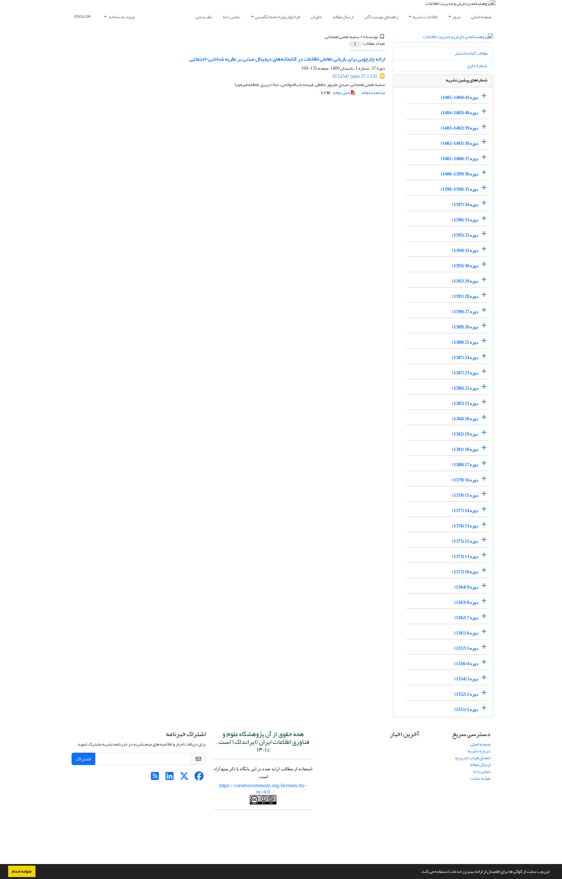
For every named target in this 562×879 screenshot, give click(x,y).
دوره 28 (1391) (465, 296)
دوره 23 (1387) (465, 373)
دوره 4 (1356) (466, 663)
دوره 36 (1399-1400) (459, 174)
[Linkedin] (170, 778)
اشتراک (83, 759)
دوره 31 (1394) (465, 250)
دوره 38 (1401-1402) (459, 143)
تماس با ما (231, 16)
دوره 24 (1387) (465, 357)
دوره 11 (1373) (465, 556)
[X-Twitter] (184, 778)
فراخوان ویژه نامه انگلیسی (277, 16)
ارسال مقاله (343, 16)
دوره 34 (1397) (465, 204)
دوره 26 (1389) (465, 327)
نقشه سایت (480, 778)
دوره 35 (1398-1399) (459, 189)
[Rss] (155, 778)
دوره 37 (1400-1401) (459, 158)
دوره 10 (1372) (465, 571)
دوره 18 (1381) (465, 449)
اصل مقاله (336, 92)
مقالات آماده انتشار (471, 53)
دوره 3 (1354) (466, 679)
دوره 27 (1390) (465, 311)
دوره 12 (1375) (465, 541)
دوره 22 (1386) (465, 388)
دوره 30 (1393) (465, 265)
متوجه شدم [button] (22, 871)
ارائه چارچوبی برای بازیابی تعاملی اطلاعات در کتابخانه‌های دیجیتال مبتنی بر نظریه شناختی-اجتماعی (287, 59)
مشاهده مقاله (373, 92)
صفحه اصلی (481, 16)
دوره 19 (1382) (465, 434)
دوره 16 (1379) (465, 480)
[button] (419, 872)
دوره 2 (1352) (466, 694)
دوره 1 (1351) (466, 709)
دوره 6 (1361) (466, 633)
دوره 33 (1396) (465, 220)
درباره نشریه (479, 750)
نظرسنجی (203, 16)
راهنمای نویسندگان (381, 16)
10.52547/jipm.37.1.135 (354, 76)
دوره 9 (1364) (466, 587)
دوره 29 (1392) (465, 281)
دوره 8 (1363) (466, 602)
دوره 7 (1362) (466, 617)
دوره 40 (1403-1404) (459, 112)
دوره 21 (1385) (465, 403)
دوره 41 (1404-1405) (459, 97)
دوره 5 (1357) (466, 648)
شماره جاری (477, 65)
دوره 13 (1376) (465, 526)
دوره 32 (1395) (465, 235)
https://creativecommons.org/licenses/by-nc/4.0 (263, 789)
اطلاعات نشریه (424, 16)
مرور (456, 16)
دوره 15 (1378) (465, 495)
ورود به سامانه (121, 16)
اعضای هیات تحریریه (472, 757)
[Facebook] (199, 778)
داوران (316, 16)
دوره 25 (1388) (465, 342)
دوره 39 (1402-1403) (459, 128)
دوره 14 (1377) (465, 510)
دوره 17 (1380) (465, 464)
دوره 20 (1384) (465, 418)
